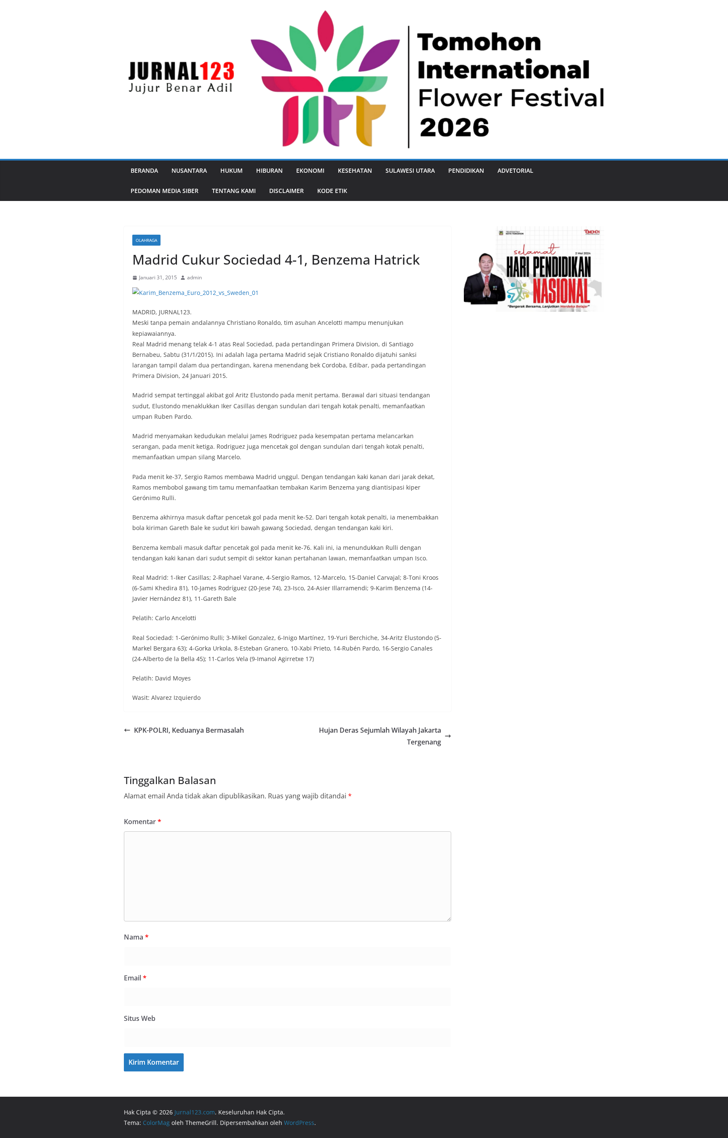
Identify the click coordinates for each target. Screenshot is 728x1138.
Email (135, 978)
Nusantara (189, 170)
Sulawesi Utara (410, 170)
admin (194, 277)
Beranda (144, 170)
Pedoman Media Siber (164, 191)
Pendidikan (466, 170)
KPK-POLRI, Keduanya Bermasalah (189, 730)
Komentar (142, 821)
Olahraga (146, 240)
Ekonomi (310, 170)
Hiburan (269, 170)
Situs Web (139, 1018)
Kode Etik (332, 191)
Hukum (231, 170)
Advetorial (515, 170)
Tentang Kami (234, 191)
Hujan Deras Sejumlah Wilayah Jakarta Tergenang (380, 736)
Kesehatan (355, 170)
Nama (136, 937)
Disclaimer (286, 191)
